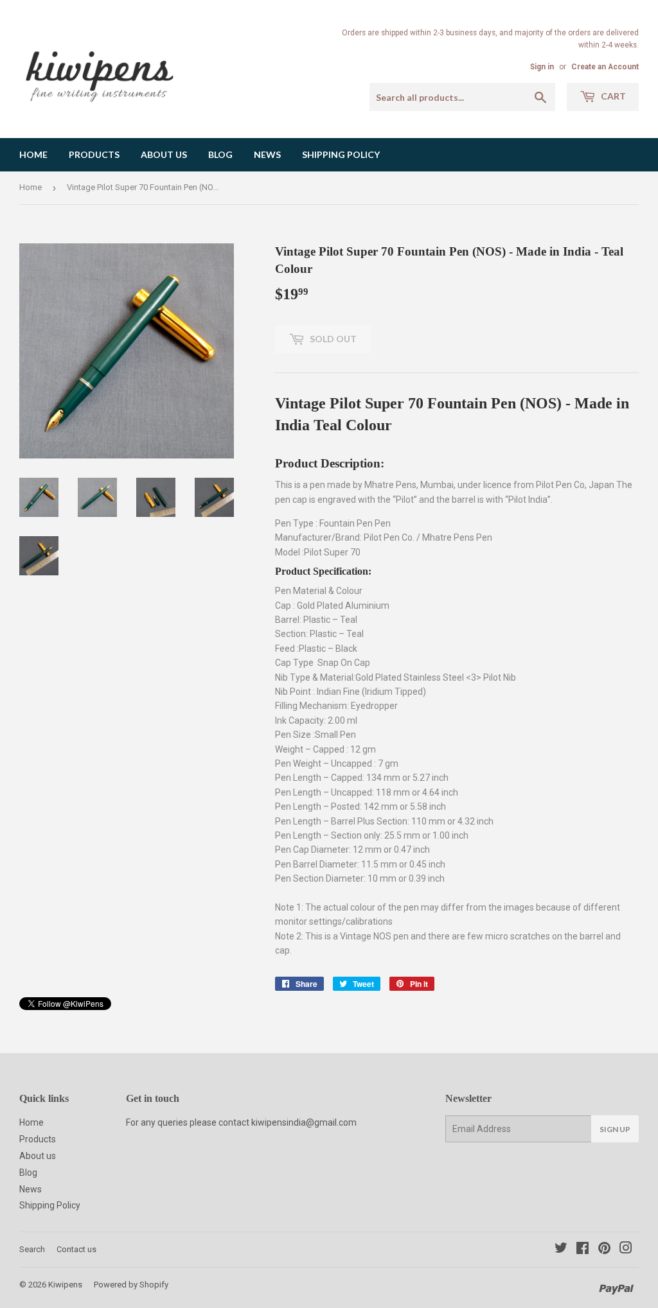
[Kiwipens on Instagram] (625, 1249)
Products (94, 154)
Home (33, 154)
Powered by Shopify (131, 1284)
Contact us (76, 1249)
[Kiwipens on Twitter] (561, 1249)
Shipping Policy (341, 154)
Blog (220, 154)
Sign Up (615, 1129)
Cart (612, 96)
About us (164, 154)
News (267, 154)
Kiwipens (65, 1284)
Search (32, 1249)
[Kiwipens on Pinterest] (604, 1249)
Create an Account (605, 66)
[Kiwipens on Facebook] (582, 1249)
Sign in (542, 66)
